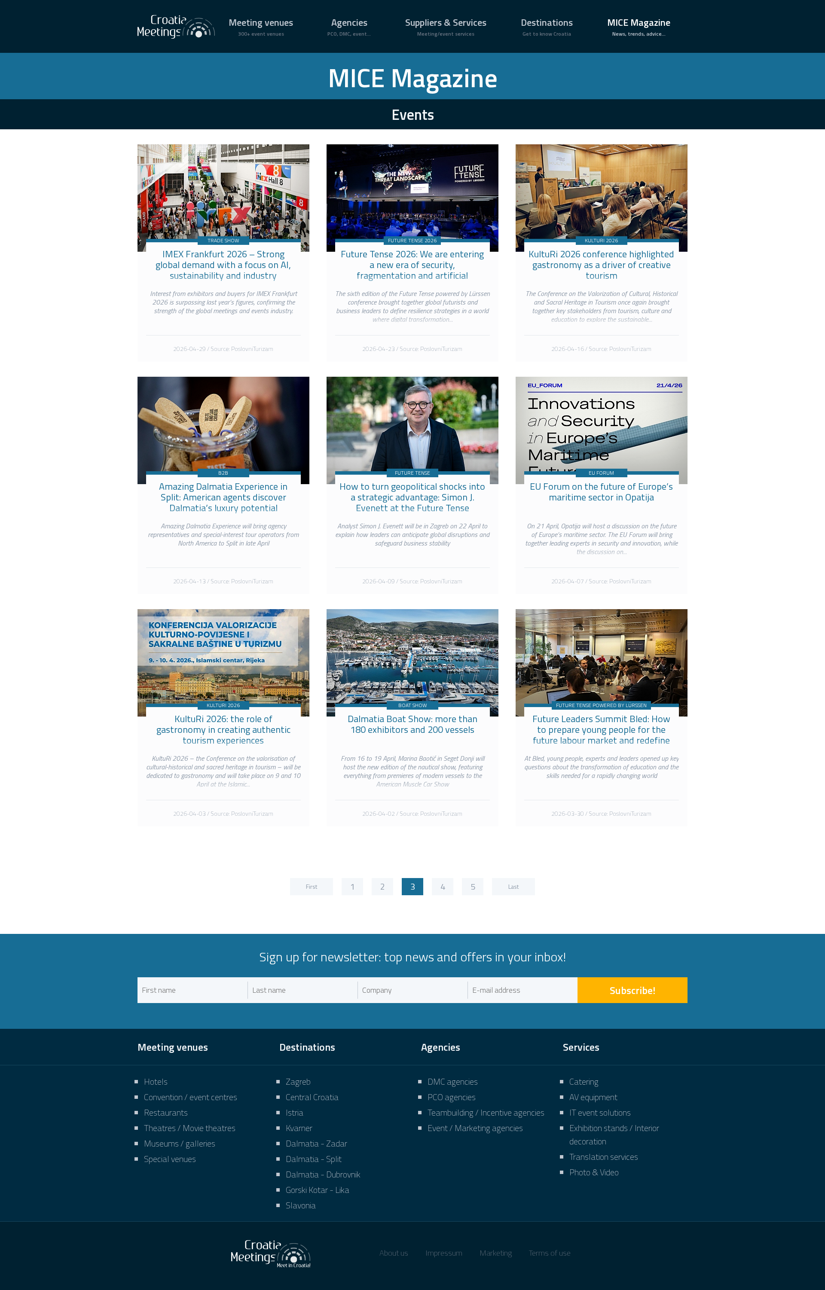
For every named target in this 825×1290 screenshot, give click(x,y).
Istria (294, 1112)
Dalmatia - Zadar (316, 1143)
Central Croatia (312, 1097)
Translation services (603, 1156)
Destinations (547, 26)
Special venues (170, 1158)
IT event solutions (600, 1112)
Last (513, 886)
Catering (584, 1081)
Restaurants (166, 1112)
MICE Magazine (638, 26)
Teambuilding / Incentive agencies (486, 1112)
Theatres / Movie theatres (189, 1127)
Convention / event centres (190, 1097)
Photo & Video (594, 1172)
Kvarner (299, 1127)
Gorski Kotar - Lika (317, 1189)
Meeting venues (261, 26)
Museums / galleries (179, 1143)
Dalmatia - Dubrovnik (323, 1174)
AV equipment (593, 1097)
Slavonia (301, 1205)
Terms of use (550, 1253)
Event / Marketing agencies (475, 1127)
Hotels (156, 1081)
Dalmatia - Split (314, 1158)
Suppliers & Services (445, 26)
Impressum (443, 1253)
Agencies (349, 26)
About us (393, 1253)
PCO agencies (452, 1097)
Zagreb (298, 1081)
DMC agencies (453, 1081)
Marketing (496, 1253)
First (311, 886)
